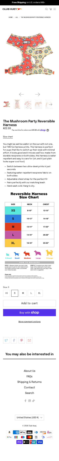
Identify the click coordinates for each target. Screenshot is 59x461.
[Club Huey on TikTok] (33, 401)
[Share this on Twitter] (6, 340)
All (17, 17)
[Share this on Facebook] (14, 340)
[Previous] (21, 94)
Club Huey (32, 426)
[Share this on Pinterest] (22, 340)
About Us (29, 371)
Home (11, 17)
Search (29, 393)
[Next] (37, 94)
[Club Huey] (22, 9)
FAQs (29, 376)
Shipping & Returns (29, 382)
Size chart (8, 137)
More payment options (30, 322)
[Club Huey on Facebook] (25, 401)
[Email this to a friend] (29, 340)
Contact (29, 387)
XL (39, 293)
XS (6, 293)
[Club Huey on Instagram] (29, 401)
